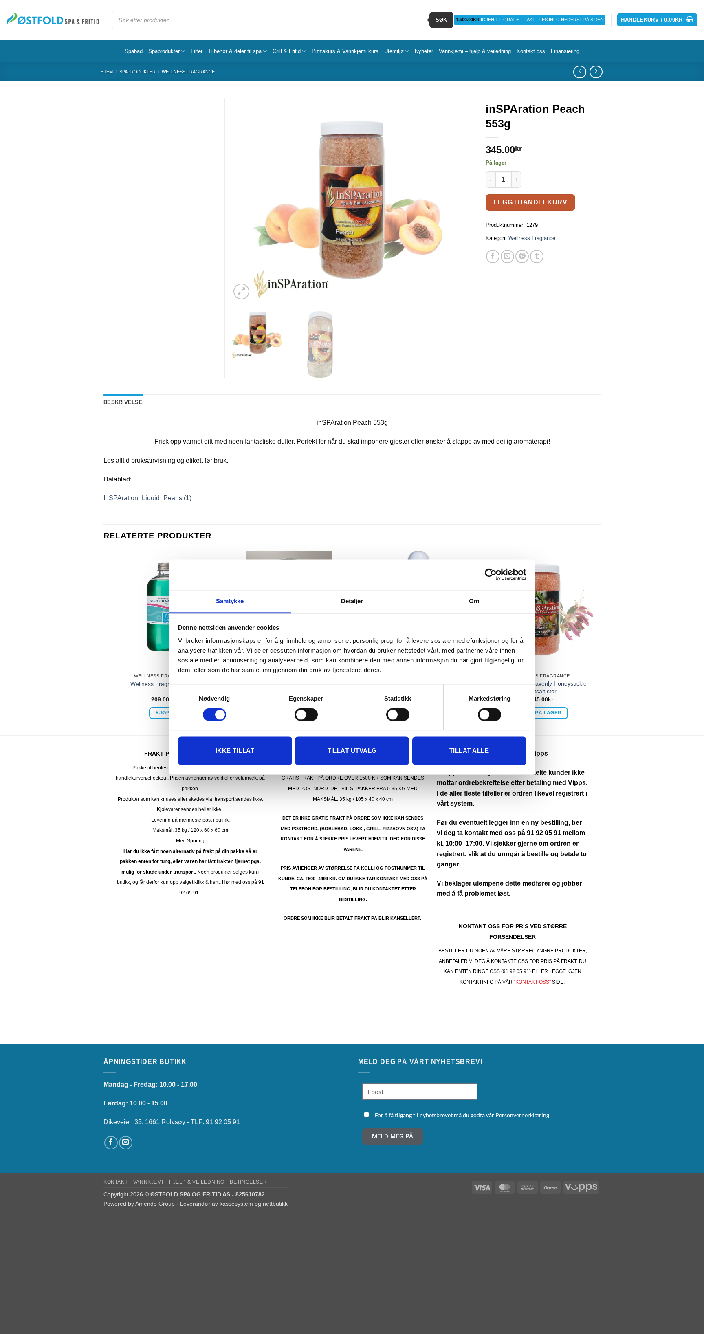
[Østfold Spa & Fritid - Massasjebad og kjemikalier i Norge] (53, 20)
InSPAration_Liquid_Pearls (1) (147, 497)
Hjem (107, 71)
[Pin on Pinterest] (522, 256)
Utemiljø (394, 51)
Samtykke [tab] (230, 601)
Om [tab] (474, 601)
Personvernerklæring (522, 1115)
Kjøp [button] (162, 712)
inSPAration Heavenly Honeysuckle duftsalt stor (542, 687)
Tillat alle (469, 750)
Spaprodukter (164, 51)
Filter (196, 51)
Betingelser (248, 1182)
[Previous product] (596, 72)
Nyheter (424, 51)
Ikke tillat (235, 750)
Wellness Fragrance (188, 71)
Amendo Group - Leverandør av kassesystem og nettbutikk (211, 1203)
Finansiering (565, 51)
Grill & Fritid (287, 51)
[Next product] (579, 72)
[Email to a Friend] (507, 256)
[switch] (306, 714)
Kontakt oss (531, 51)
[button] (657, 20)
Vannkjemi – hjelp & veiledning (475, 51)
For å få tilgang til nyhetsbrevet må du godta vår (462, 1115)
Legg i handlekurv (530, 202)
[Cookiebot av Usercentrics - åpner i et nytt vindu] (490, 574)
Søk (441, 20)
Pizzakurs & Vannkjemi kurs (345, 51)
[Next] (458, 199)
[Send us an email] (125, 1142)
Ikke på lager (541, 712)
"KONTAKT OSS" (532, 982)
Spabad (134, 51)
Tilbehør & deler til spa (235, 51)
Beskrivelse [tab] (123, 402)
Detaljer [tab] (352, 601)
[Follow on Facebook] (111, 1142)
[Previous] (246, 199)
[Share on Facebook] (492, 256)
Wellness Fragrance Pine (162, 684)
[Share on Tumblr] (536, 256)
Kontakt (115, 1182)
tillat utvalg (352, 750)
